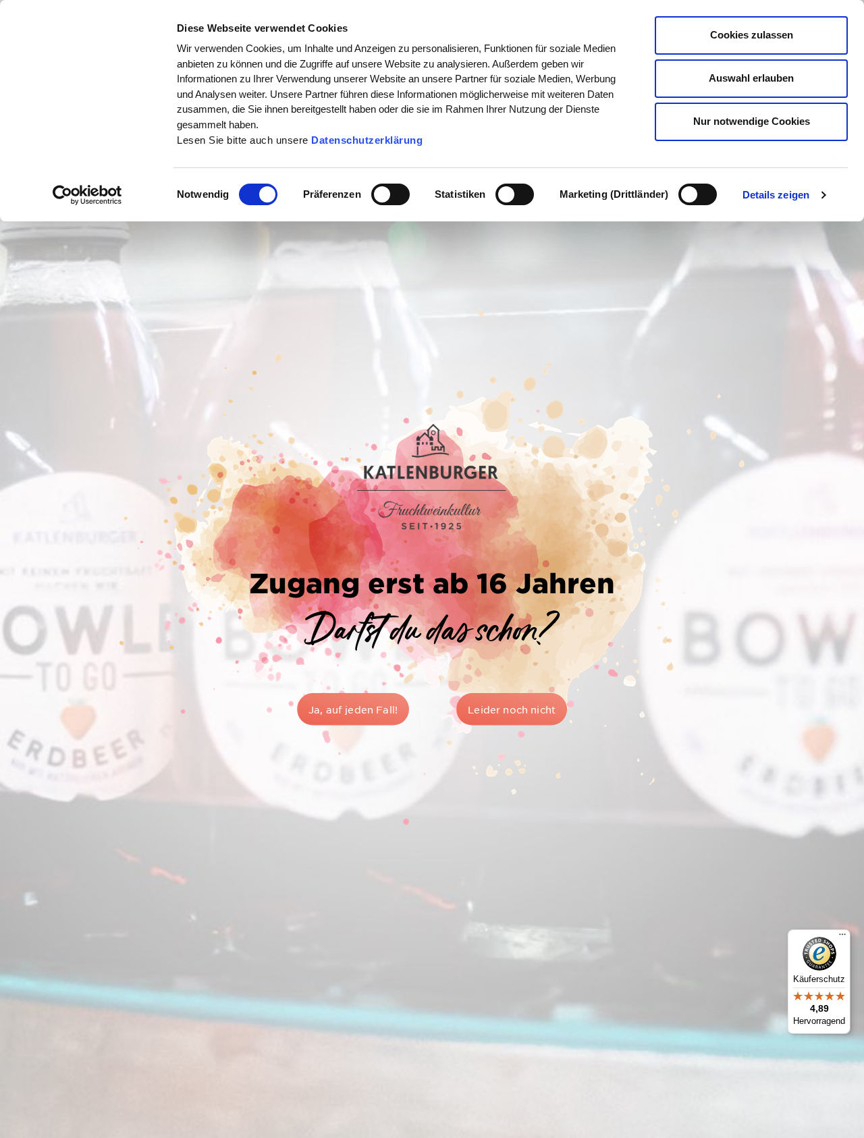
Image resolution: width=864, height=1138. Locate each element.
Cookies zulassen (751, 34)
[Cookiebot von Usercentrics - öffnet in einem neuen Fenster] (87, 195)
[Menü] (842, 937)
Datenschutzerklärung (367, 140)
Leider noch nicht (512, 709)
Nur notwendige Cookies (751, 121)
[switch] (390, 194)
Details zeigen (775, 194)
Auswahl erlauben (751, 78)
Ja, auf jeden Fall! (353, 709)
